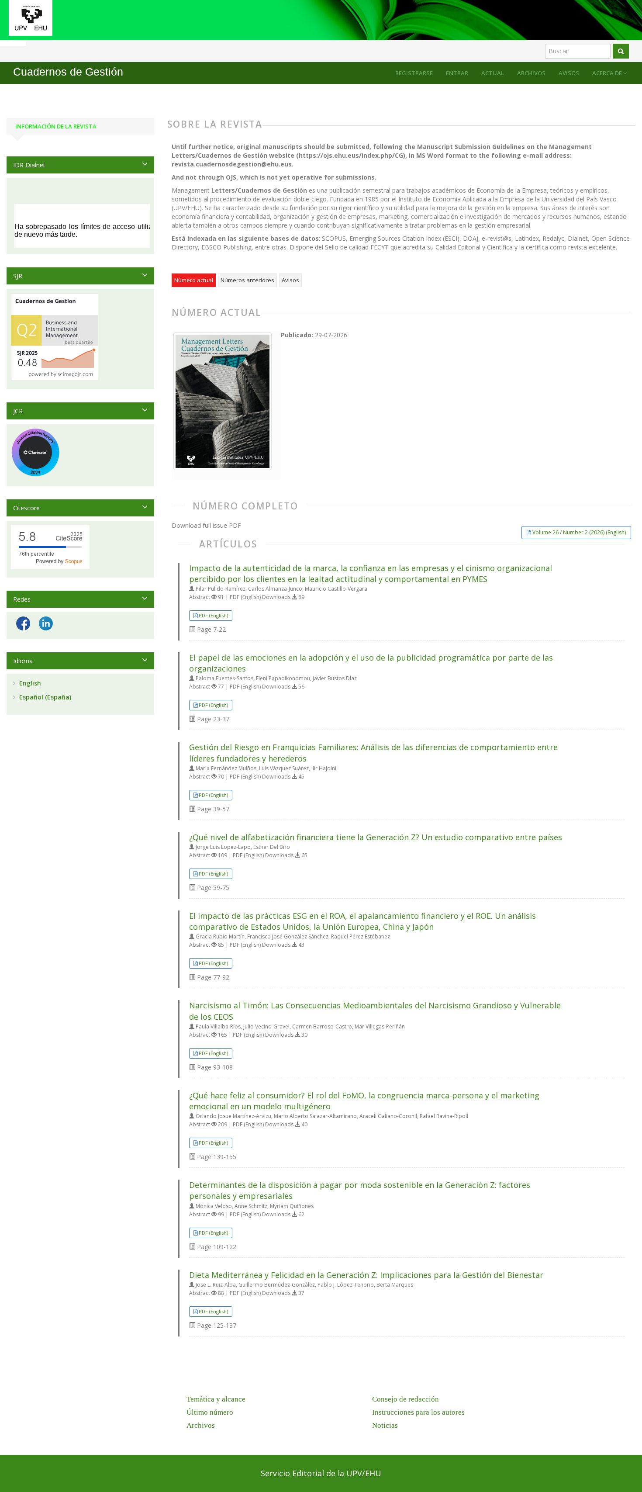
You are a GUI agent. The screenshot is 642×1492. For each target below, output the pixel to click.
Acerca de (607, 73)
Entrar (457, 73)
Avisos (569, 73)
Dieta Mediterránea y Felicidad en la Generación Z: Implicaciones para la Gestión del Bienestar (366, 1275)
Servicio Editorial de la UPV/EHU (321, 1473)
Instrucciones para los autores (418, 1412)
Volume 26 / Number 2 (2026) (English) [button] (579, 532)
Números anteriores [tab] (247, 280)
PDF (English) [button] (213, 615)
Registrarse (414, 73)
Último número (209, 1412)
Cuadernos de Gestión (68, 72)
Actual (492, 73)
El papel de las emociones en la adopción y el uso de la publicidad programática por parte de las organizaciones (371, 663)
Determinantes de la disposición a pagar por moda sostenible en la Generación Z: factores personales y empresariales (359, 1190)
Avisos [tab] (290, 280)
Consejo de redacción (405, 1399)
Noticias (385, 1425)
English (29, 683)
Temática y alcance (215, 1399)
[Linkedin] (46, 623)
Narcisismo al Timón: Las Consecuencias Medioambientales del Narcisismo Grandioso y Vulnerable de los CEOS (375, 1010)
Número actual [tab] (193, 280)
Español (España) (44, 697)
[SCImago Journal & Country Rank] (54, 336)
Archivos (531, 73)
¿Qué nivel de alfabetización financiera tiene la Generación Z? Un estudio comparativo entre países (375, 837)
